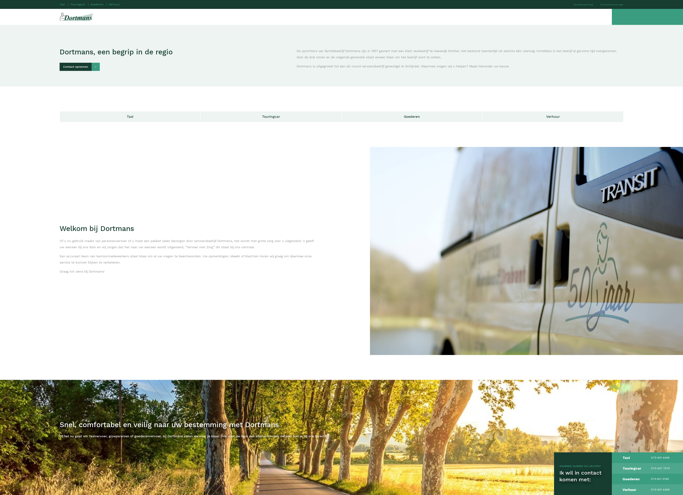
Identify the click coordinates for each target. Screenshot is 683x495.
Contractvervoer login (611, 4)
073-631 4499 (660, 457)
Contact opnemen (75, 66)
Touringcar (77, 4)
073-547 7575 (660, 468)
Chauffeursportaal (583, 4)
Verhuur (114, 4)
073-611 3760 (660, 479)
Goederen (97, 4)
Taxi (62, 4)
